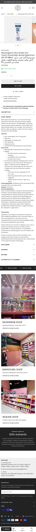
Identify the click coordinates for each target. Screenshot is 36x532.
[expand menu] (2, 8)
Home (3, 14)
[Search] (30, 8)
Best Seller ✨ (11, 14)
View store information (10, 101)
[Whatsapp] (12, 516)
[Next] (20, 45)
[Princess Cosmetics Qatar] (18, 8)
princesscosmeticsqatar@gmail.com (17, 469)
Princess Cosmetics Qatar (13, 523)
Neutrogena (5, 50)
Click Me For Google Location (10, 328)
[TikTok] (8, 516)
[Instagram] (5, 516)
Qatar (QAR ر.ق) (29, 516)
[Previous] (15, 45)
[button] (33, 8)
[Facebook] (2, 516)
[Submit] (33, 492)
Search (3, 520)
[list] (18, 31)
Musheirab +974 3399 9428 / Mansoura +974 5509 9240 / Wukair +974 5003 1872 (17, 474)
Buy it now (18, 86)
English (17, 516)
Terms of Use (23, 496)
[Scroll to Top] (33, 523)
